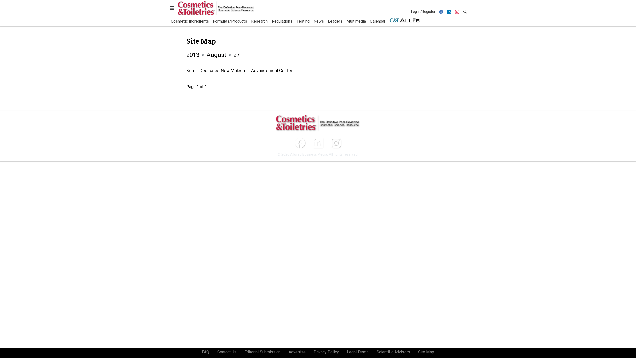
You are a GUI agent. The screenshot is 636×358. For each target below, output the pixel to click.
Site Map (201, 41)
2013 (192, 54)
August (216, 54)
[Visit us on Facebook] (300, 143)
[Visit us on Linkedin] (318, 143)
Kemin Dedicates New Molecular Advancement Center (239, 70)
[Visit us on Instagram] (336, 143)
